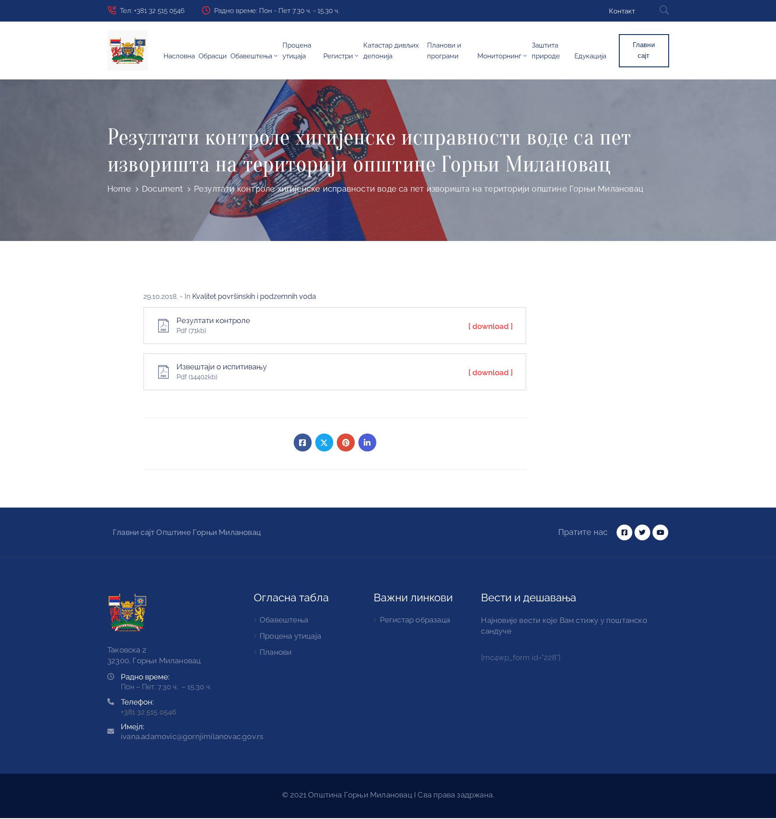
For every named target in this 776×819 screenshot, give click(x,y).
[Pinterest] (346, 442)
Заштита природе (546, 50)
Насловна (179, 56)
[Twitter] (324, 442)
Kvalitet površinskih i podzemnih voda (254, 296)
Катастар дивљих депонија (391, 50)
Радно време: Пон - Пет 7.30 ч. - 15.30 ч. (277, 11)
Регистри (338, 56)
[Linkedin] (367, 442)
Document (162, 188)
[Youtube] (660, 532)
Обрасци (212, 56)
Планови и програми (444, 50)
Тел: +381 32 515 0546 (152, 11)
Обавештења (251, 56)
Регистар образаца (415, 619)
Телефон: (137, 701)
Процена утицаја (296, 50)
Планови (275, 652)
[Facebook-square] (624, 532)
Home (119, 188)
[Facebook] (303, 442)
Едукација (590, 56)
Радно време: (145, 676)
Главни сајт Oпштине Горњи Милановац (187, 532)
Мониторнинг (499, 56)
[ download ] (490, 326)
